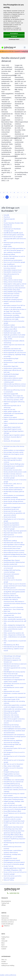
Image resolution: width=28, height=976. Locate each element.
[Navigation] (25, 47)
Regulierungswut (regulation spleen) (14, 435)
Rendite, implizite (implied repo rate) (14, 487)
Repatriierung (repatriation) (11, 525)
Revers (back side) (9, 578)
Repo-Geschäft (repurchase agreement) (15, 530)
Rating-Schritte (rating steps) (12, 289)
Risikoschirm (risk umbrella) (11, 717)
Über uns (4, 959)
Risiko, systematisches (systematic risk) (15, 627)
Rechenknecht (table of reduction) (13, 350)
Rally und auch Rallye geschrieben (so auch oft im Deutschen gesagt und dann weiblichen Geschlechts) (14, 250)
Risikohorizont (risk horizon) (11, 677)
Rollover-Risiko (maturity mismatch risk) (15, 807)
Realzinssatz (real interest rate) (12, 348)
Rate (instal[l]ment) (9, 264)
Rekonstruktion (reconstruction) (13, 470)
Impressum (4, 963)
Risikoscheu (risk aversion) (11, 715)
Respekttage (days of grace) (12, 560)
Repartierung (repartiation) (11, 523)
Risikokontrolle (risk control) (11, 691)
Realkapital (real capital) (10, 331)
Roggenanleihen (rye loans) (11, 774)
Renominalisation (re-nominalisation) (14, 495)
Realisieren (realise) (9, 325)
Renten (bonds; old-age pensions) (13, 501)
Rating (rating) (8, 278)
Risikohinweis (5, 916)
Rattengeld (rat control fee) (11, 295)
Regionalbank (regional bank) (12, 427)
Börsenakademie (6, 901)
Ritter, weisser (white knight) (12, 766)
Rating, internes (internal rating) (13, 281)
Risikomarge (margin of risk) (12, 699)
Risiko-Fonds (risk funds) (11, 673)
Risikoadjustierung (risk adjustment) (14, 646)
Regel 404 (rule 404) (9, 409)
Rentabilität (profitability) (11, 497)
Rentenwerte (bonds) (10, 517)
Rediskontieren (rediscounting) (12, 368)
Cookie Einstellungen (7, 923)
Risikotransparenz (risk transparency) (14, 734)
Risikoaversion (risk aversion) (12, 658)
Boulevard (4, 946)
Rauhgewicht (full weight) (11, 297)
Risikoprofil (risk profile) (10, 713)
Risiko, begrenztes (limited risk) (13, 617)
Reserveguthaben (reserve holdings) (14, 544)
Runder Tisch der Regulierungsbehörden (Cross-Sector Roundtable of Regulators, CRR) (14, 868)
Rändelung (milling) (9, 254)
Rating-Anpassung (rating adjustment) (14, 287)
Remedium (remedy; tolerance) (13, 473)
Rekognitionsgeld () (9, 468)
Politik (3, 939)
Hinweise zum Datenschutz (9, 920)
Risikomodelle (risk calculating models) (15, 709)
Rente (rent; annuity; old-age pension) (14, 499)
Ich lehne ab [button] (14, 36)
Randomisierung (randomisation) (13, 260)
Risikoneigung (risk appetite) (12, 711)
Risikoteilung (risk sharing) (11, 724)
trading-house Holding (7, 965)
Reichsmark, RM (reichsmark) (12, 441)
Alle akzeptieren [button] (14, 33)
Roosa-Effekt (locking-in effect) (12, 811)
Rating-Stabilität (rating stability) (13, 291)
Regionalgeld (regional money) (12, 429)
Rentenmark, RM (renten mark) (12, 511)
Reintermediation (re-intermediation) (14, 450)
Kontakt (3, 961)
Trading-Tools (5, 903)
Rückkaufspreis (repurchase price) (13, 827)
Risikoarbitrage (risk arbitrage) (12, 656)
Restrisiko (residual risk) (10, 564)
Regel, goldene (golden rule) (12, 411)
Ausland (3, 948)
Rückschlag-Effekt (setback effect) (13, 834)
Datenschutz (4, 918)
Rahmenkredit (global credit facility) (14, 234)
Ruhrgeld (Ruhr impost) (10, 858)
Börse (3, 942)
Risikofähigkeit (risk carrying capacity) (14, 671)
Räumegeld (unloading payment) (13, 299)
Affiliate (3, 905)
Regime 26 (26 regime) (10, 417)
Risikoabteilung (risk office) (11, 644)
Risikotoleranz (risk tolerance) (12, 726)
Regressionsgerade (9, 219)
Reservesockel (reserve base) (12, 548)
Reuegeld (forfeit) (9, 576)
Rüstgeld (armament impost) (12, 860)
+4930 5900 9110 (14, 893)
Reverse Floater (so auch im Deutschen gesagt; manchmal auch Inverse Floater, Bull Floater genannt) (15, 585)
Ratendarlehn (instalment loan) (12, 272)
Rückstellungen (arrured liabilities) (13, 836)
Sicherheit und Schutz (7, 921)
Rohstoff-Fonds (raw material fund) (13, 781)
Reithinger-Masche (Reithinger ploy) (14, 464)
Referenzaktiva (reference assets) (13, 378)
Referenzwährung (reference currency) (15, 384)
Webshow (7, 925)
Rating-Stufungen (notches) (11, 293)
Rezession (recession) (10, 593)
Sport (2, 944)
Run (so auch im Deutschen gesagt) (14, 864)
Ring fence (7, 217)
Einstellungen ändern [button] (14, 39)
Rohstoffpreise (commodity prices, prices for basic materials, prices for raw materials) (15, 789)
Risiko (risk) (7, 611)
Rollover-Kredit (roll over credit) (13, 805)
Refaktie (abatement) (10, 376)
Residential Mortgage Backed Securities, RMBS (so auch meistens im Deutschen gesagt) (15, 556)
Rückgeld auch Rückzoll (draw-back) (14, 821)
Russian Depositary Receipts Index (13, 223)
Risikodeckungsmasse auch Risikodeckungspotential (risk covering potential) (15, 667)
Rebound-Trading (9, 880)
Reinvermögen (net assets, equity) (13, 452)
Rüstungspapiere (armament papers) (14, 862)
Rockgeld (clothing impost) (11, 772)
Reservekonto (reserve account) (13, 546)
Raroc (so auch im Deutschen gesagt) (14, 262)
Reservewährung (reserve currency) (14, 552)
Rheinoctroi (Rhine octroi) (11, 595)
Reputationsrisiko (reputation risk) (13, 542)
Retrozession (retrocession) (11, 574)
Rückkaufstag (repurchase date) (13, 829)
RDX (5, 221)
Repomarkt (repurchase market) (13, 532)
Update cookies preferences (8, 975)
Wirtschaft (4, 941)
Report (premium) (9, 534)
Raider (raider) (8, 246)
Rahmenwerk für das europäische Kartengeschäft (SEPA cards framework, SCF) (15, 238)
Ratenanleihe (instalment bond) (13, 270)
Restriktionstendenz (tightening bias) (14, 562)
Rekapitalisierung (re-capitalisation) (14, 466)
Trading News (5, 937)
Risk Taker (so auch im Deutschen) (13, 764)
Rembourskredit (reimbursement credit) (15, 472)
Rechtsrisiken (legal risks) (11, 366)
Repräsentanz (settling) (10, 540)
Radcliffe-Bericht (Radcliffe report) (13, 232)
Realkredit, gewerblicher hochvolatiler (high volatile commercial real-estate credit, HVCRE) (14, 336)
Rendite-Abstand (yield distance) (13, 489)
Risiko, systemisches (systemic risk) (14, 633)
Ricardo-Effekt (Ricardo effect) (12, 597)
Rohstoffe (6, 215)
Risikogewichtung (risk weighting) (13, 675)
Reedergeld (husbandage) (11, 374)
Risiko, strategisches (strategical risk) (14, 625)
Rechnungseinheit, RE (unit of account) (15, 352)
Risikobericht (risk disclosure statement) (15, 664)
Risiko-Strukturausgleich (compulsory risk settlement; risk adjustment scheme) (14, 720)
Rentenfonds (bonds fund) (11, 509)
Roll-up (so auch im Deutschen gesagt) (15, 809)
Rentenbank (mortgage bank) (12, 507)
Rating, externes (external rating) (13, 279)
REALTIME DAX (8, 225)
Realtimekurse (8, 226)
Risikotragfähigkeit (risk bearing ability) (15, 728)
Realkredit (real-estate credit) (12, 333)
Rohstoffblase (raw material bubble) (14, 779)
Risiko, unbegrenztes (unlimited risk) (14, 635)
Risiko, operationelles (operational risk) (15, 619)
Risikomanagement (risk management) (15, 697)
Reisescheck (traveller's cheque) (13, 458)
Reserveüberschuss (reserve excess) (14, 550)
